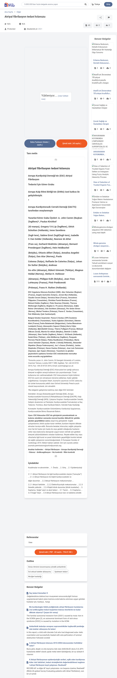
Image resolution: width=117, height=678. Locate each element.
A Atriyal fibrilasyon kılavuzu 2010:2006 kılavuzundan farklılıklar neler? (55, 644)
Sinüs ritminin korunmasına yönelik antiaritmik (47, 567)
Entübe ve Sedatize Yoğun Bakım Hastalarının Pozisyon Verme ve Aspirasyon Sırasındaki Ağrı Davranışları (102, 214)
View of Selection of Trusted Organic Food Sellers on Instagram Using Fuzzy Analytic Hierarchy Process (102, 183)
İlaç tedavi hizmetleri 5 (38, 593)
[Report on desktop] (108, 17)
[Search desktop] (85, 4)
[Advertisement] (14, 69)
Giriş (108, 4)
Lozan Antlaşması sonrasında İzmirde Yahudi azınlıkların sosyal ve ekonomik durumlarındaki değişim (101, 275)
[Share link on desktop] (100, 17)
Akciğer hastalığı (34, 576)
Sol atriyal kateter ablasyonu (39, 572)
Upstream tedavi (61, 572)
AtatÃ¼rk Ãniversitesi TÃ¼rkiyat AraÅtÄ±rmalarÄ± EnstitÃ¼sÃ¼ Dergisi (102, 92)
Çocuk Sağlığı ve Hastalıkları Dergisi (101, 122)
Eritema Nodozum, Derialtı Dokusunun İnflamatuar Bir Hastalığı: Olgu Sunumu (101, 61)
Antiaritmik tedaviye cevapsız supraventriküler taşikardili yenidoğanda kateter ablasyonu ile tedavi (56, 627)
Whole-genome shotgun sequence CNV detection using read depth (101, 244)
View (30, 542)
